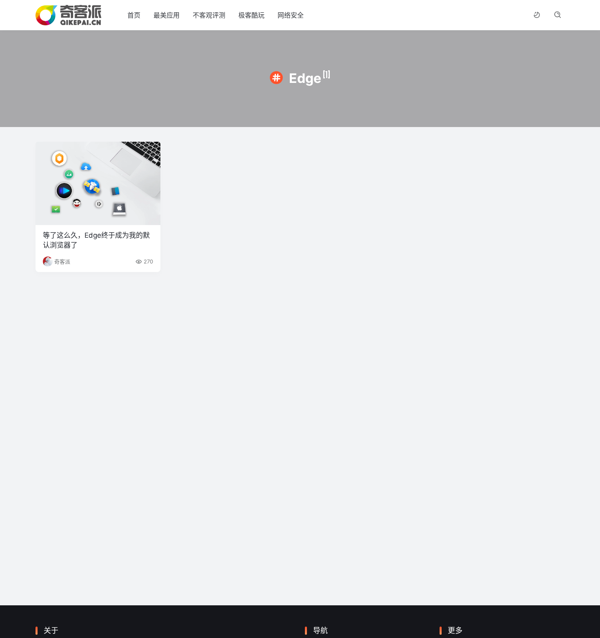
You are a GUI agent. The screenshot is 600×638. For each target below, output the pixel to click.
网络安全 (291, 15)
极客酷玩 (251, 15)
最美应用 (166, 15)
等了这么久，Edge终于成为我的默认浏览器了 (96, 240)
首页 (133, 15)
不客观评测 (209, 15)
